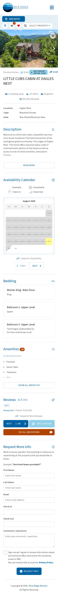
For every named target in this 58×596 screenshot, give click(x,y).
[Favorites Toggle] (18, 26)
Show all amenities (29, 385)
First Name (8, 470)
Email (6, 494)
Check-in (7, 506)
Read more (29, 165)
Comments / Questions (14, 530)
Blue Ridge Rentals (38, 585)
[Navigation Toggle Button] (51, 7)
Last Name (8, 482)
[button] (4, 48)
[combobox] (40, 25)
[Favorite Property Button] (53, 36)
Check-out (8, 518)
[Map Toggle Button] (5, 26)
